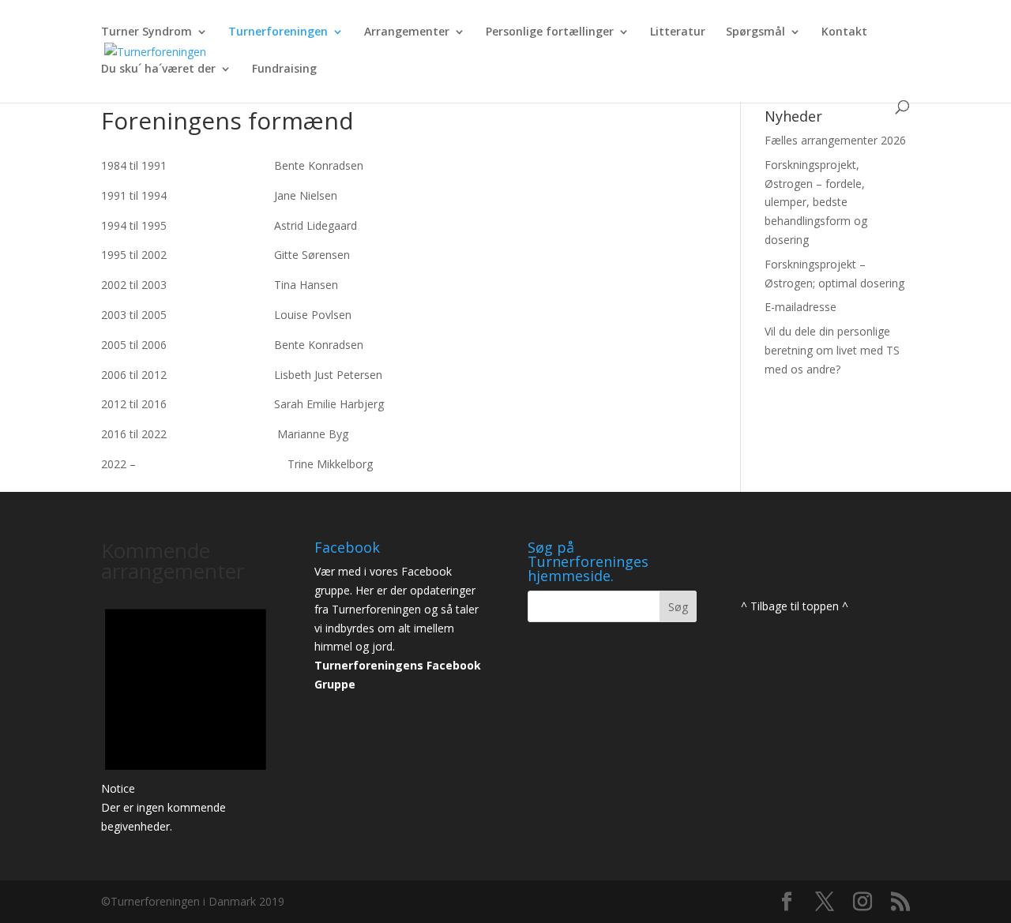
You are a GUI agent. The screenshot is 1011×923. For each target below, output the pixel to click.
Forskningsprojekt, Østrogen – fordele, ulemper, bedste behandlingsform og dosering (816, 202)
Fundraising (284, 69)
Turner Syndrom (146, 32)
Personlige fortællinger (550, 32)
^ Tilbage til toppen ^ (794, 605)
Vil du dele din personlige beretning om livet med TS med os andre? (832, 350)
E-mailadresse (800, 306)
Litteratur (677, 32)
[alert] (185, 712)
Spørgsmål (755, 32)
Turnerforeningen (278, 32)
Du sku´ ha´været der (158, 69)
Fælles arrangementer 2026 (835, 140)
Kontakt (844, 32)
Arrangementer (406, 32)
